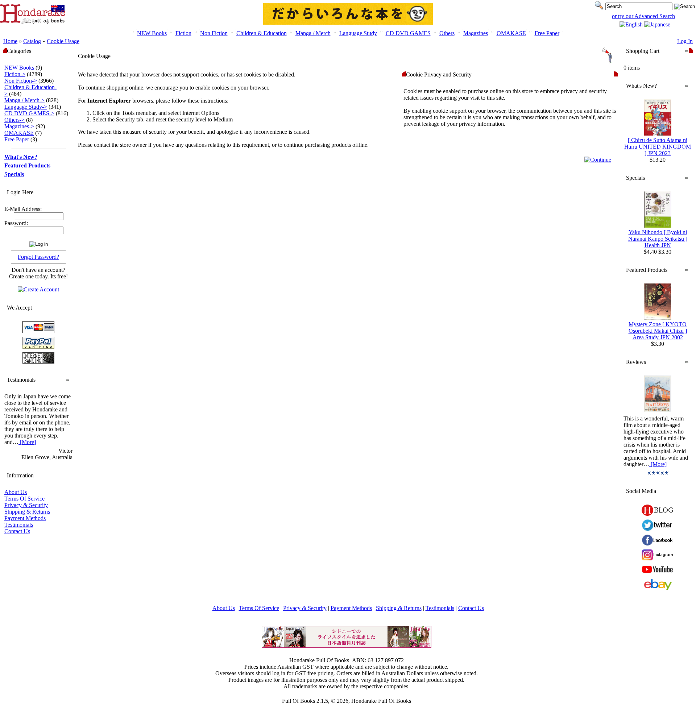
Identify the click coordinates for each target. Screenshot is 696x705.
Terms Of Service (24, 498)
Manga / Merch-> (24, 100)
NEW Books (152, 33)
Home (10, 41)
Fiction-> (14, 74)
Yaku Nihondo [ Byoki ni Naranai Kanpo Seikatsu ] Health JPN (657, 238)
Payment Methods (25, 518)
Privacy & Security (26, 505)
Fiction (183, 33)
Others (447, 33)
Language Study (358, 33)
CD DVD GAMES (408, 33)
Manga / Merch (313, 33)
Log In (685, 41)
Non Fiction (214, 33)
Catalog (32, 41)
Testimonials (18, 525)
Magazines (475, 33)
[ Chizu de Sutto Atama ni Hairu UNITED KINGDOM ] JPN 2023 (657, 146)
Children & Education (261, 33)
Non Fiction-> (20, 81)
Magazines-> (19, 126)
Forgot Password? (38, 257)
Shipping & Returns (27, 512)
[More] (27, 442)
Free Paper (547, 33)
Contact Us (17, 531)
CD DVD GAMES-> (29, 113)
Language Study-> (25, 107)
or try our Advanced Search (643, 16)
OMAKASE (511, 33)
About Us (15, 492)
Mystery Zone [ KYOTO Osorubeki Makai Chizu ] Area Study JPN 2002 (658, 330)
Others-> (14, 120)
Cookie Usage (63, 41)
